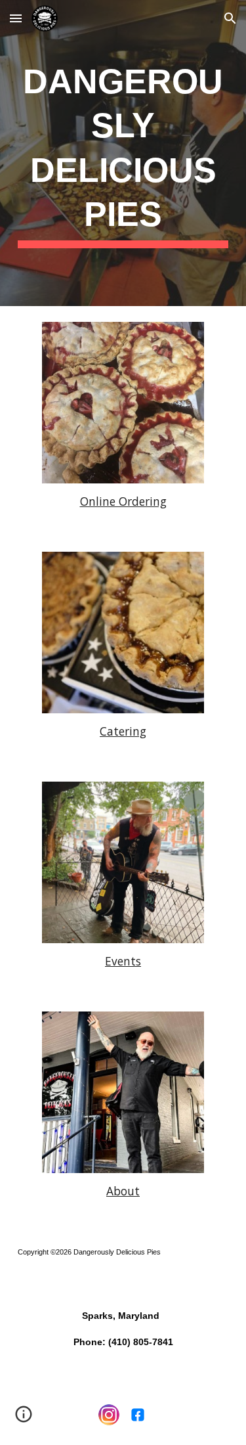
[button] (15, 18)
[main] (123, 153)
